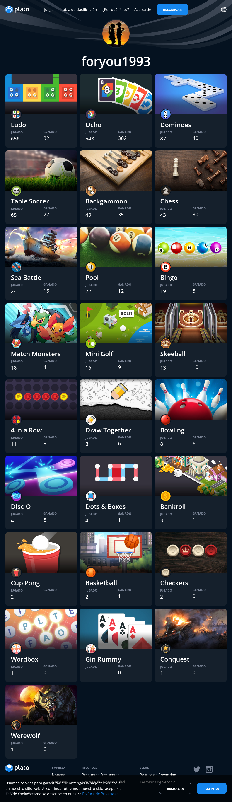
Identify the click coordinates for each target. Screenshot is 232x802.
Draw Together (108, 430)
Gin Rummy (103, 659)
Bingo (169, 277)
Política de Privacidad (100, 793)
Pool (92, 277)
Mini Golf (99, 353)
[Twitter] (196, 769)
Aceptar (212, 788)
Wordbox (24, 659)
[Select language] (224, 9)
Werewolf (25, 735)
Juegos (50, 9)
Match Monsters (36, 353)
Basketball (101, 582)
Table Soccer (30, 201)
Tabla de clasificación (79, 9)
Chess (169, 201)
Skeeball (173, 353)
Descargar (172, 9)
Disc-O (21, 506)
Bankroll (173, 506)
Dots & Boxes (105, 506)
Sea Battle (26, 277)
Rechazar (175, 788)
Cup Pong (25, 582)
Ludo (18, 124)
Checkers (174, 582)
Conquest (174, 659)
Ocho (93, 124)
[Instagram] (209, 769)
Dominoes (175, 124)
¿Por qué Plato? (115, 9)
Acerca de (142, 9)
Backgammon (106, 201)
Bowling (172, 430)
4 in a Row (26, 430)
